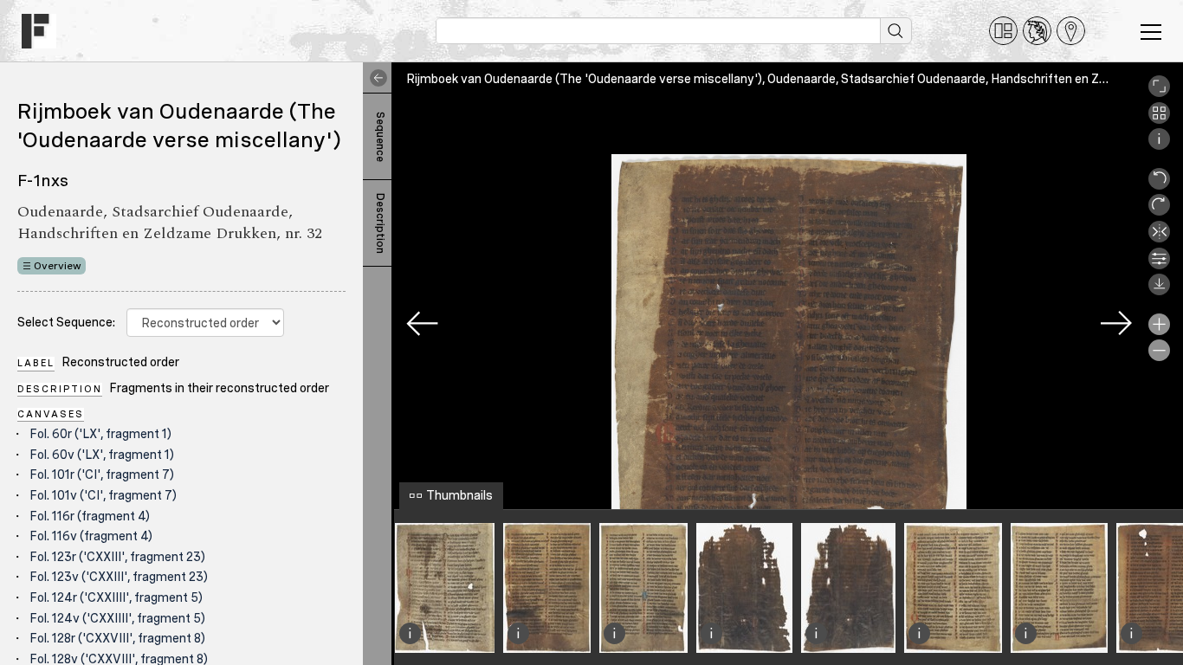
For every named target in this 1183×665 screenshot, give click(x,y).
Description (380, 223)
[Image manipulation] (1159, 265)
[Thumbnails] (1159, 119)
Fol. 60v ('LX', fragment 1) (101, 455)
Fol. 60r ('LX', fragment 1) (100, 434)
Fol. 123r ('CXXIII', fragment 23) (117, 557)
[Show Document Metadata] (1159, 145)
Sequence (380, 137)
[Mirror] (1159, 238)
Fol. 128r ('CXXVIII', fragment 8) (117, 638)
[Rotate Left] (1159, 185)
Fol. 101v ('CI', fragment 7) (103, 495)
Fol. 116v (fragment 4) (90, 536)
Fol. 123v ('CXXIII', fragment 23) (118, 577)
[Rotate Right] (1159, 211)
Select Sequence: (66, 322)
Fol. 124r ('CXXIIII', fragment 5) (116, 597)
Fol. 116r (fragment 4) (89, 516)
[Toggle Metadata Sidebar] (375, 78)
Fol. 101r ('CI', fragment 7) (101, 474)
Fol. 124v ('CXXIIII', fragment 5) (117, 618)
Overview (57, 266)
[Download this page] (1159, 291)
